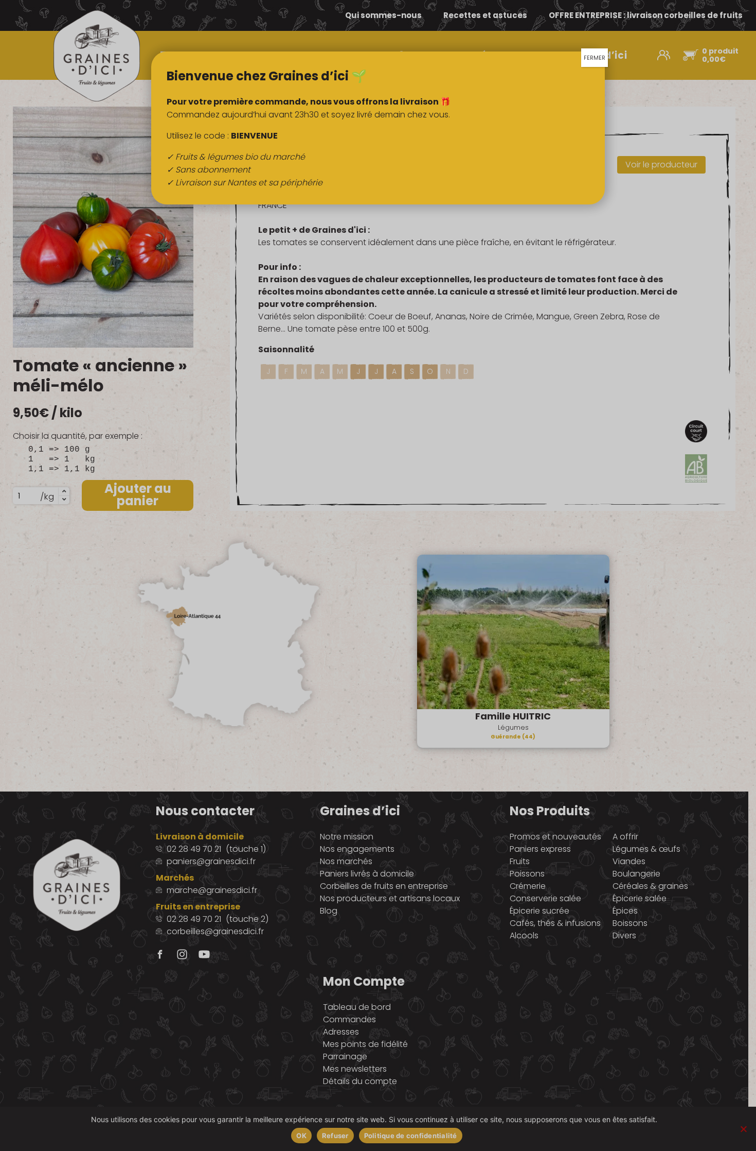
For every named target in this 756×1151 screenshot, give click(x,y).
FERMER (594, 58)
